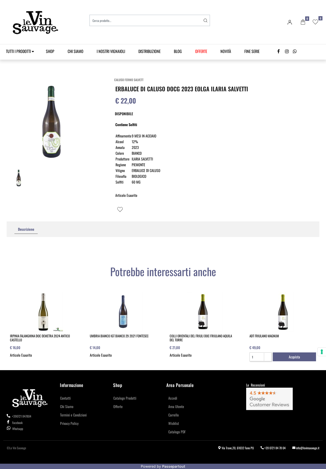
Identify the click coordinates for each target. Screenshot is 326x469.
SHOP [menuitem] (50, 51)
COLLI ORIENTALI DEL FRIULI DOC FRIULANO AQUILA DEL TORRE (201, 337)
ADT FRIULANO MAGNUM (264, 335)
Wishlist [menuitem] (173, 423)
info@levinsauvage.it (307, 448)
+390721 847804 (21, 416)
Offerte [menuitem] (118, 406)
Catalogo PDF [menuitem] (177, 431)
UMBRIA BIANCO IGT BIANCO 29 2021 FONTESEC (119, 335)
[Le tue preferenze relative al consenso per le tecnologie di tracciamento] (322, 352)
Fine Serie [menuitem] (251, 51)
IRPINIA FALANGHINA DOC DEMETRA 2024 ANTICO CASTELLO (40, 337)
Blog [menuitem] (178, 51)
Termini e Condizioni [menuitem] (73, 415)
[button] (205, 20)
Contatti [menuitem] (65, 398)
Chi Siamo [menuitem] (75, 51)
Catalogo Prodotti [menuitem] (124, 398)
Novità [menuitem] (225, 51)
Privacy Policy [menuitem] (69, 423)
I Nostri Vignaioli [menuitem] (111, 51)
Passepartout (173, 466)
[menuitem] (201, 51)
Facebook (17, 422)
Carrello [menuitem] (173, 415)
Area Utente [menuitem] (176, 406)
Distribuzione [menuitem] (149, 51)
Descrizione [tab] (26, 229)
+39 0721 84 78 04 (275, 448)
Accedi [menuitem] (172, 398)
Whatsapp (17, 428)
